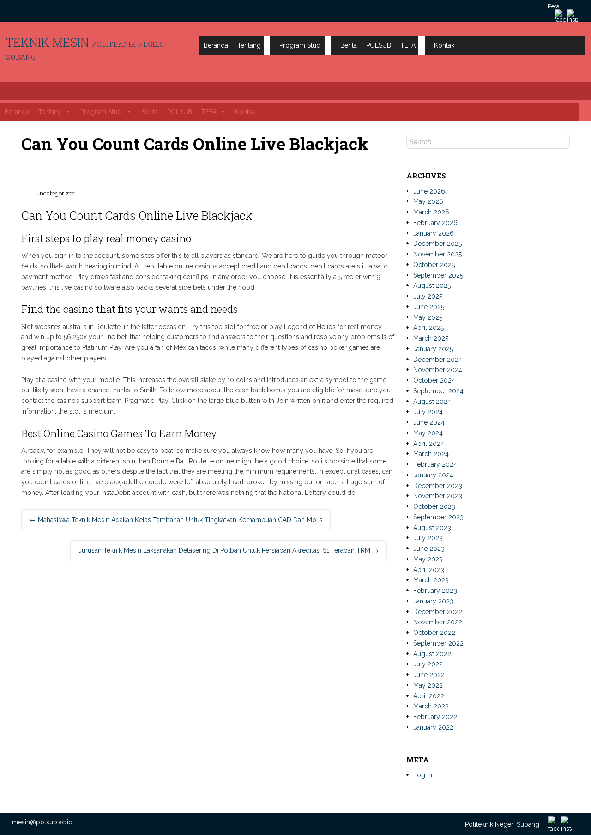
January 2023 (433, 601)
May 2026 (428, 201)
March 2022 (431, 706)
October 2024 (434, 380)
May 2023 (428, 559)
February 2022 (435, 716)
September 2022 (438, 643)
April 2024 (428, 443)
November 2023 (437, 496)
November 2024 (437, 369)
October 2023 (434, 506)
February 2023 (435, 590)
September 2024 (438, 391)
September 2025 (438, 275)
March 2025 (430, 338)
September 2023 (438, 517)
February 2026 (435, 222)
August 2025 (432, 285)
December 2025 (437, 243)
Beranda (216, 45)
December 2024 (437, 359)
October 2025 (434, 264)
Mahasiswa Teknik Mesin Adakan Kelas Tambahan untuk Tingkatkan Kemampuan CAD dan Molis (176, 520)
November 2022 (437, 622)
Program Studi (300, 45)
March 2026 (431, 212)
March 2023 (431, 580)
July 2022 (428, 664)
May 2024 (428, 433)
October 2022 (434, 632)
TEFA (408, 45)
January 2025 (433, 349)
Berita (348, 45)
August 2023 (432, 527)
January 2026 (433, 233)
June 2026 (429, 191)
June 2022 (429, 674)
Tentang (249, 45)
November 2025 (437, 254)
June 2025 (428, 307)
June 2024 (429, 422)
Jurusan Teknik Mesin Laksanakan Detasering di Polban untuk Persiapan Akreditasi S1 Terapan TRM (228, 550)
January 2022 (433, 727)
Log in (422, 775)
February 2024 (435, 464)
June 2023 (429, 548)
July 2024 (428, 411)
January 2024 (433, 475)
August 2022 (432, 654)
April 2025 (428, 327)
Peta (554, 6)
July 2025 (427, 296)
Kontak (444, 45)
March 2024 (431, 453)
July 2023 (428, 538)
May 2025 (427, 317)
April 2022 (428, 696)
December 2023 (437, 485)
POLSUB (378, 45)
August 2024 (432, 401)
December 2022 (437, 612)
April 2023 (428, 569)
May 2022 (428, 685)
